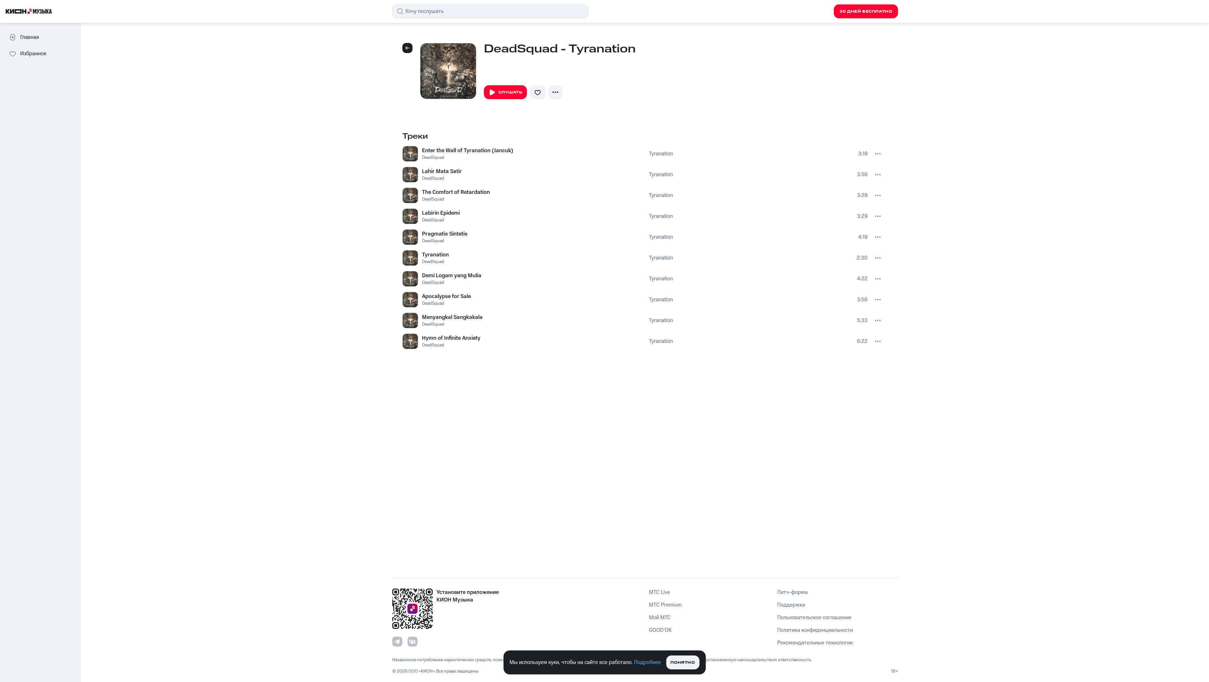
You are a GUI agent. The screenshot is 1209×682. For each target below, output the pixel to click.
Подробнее (647, 662)
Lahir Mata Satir (442, 171)
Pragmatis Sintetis (444, 234)
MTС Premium (665, 605)
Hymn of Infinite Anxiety (451, 338)
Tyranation (661, 154)
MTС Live (659, 592)
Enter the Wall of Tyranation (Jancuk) (467, 150)
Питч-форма (792, 592)
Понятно (682, 662)
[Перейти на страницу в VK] (412, 642)
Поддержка (791, 605)
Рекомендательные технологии (815, 643)
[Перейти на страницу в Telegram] (397, 642)
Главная (29, 37)
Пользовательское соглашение (814, 617)
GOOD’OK (660, 630)
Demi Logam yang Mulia (451, 275)
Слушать (510, 92)
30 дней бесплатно (866, 11)
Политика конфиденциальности (815, 630)
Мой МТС (660, 617)
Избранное (33, 53)
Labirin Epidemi (441, 213)
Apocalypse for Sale (446, 296)
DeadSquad (433, 157)
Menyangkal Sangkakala (452, 317)
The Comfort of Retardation (456, 192)
